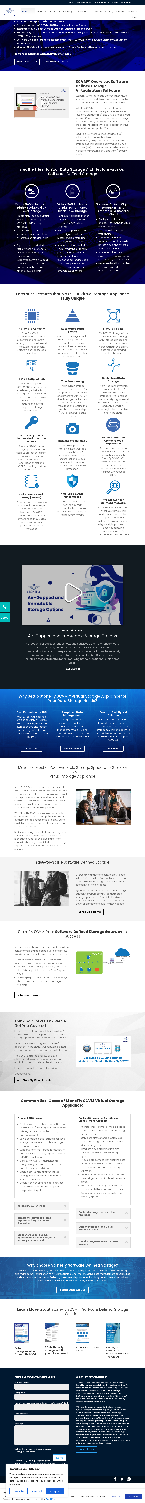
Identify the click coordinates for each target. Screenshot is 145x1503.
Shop (134, 17)
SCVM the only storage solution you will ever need (56, 1350)
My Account (113, 2)
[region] (37, 1480)
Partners (120, 11)
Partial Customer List (72, 1290)
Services (39, 11)
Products (26, 11)
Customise (18, 1491)
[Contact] (5, 607)
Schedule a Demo (89, 912)
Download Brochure (57, 61)
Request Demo (72, 748)
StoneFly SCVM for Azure (87, 1349)
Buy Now (113, 748)
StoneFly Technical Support (80, 2)
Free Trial (31, 748)
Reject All (37, 1491)
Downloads (98, 11)
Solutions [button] (53, 11)
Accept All (55, 1491)
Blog (111, 11)
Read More (51, 1499)
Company (67, 11)
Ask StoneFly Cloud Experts (34, 1080)
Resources (82, 11)
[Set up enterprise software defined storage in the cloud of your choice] (103, 973)
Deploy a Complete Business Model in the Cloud (117, 1352)
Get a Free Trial (27, 61)
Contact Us (132, 11)
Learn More (86, 1449)
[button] (72, 595)
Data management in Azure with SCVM (25, 1351)
